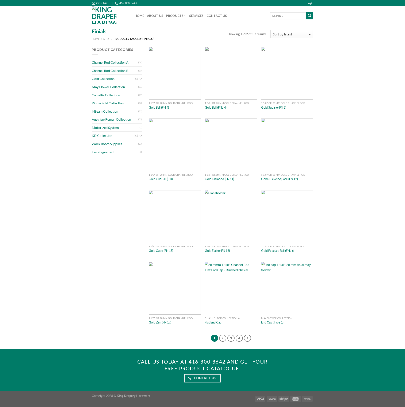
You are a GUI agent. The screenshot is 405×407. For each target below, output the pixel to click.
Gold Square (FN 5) (273, 107)
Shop (106, 38)
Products (174, 16)
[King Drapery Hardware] (110, 15)
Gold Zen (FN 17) (160, 322)
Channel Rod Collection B (110, 71)
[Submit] (309, 15)
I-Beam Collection (105, 111)
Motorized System (105, 127)
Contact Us (217, 16)
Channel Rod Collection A (110, 62)
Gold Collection (103, 79)
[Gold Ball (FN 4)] (175, 73)
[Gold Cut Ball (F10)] (175, 145)
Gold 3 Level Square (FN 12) (279, 179)
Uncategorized (102, 152)
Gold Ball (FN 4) (159, 107)
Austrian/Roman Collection (111, 119)
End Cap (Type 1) (272, 322)
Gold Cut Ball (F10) (161, 179)
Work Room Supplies (107, 144)
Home (139, 16)
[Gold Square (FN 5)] (287, 73)
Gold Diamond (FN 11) (219, 179)
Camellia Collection (106, 95)
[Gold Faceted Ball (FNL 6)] (287, 216)
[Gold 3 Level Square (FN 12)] (287, 145)
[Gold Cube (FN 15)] (175, 216)
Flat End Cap (213, 322)
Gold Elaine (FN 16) (217, 250)
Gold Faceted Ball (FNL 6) (277, 250)
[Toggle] (140, 78)
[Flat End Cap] (231, 288)
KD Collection (102, 135)
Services (196, 16)
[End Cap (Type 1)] (287, 288)
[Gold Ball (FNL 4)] (231, 73)
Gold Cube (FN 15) (161, 250)
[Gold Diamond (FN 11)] (231, 145)
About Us (155, 16)
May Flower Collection (108, 87)
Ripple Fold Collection (108, 103)
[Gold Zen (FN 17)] (175, 288)
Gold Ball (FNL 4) (216, 107)
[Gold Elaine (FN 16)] (231, 216)
